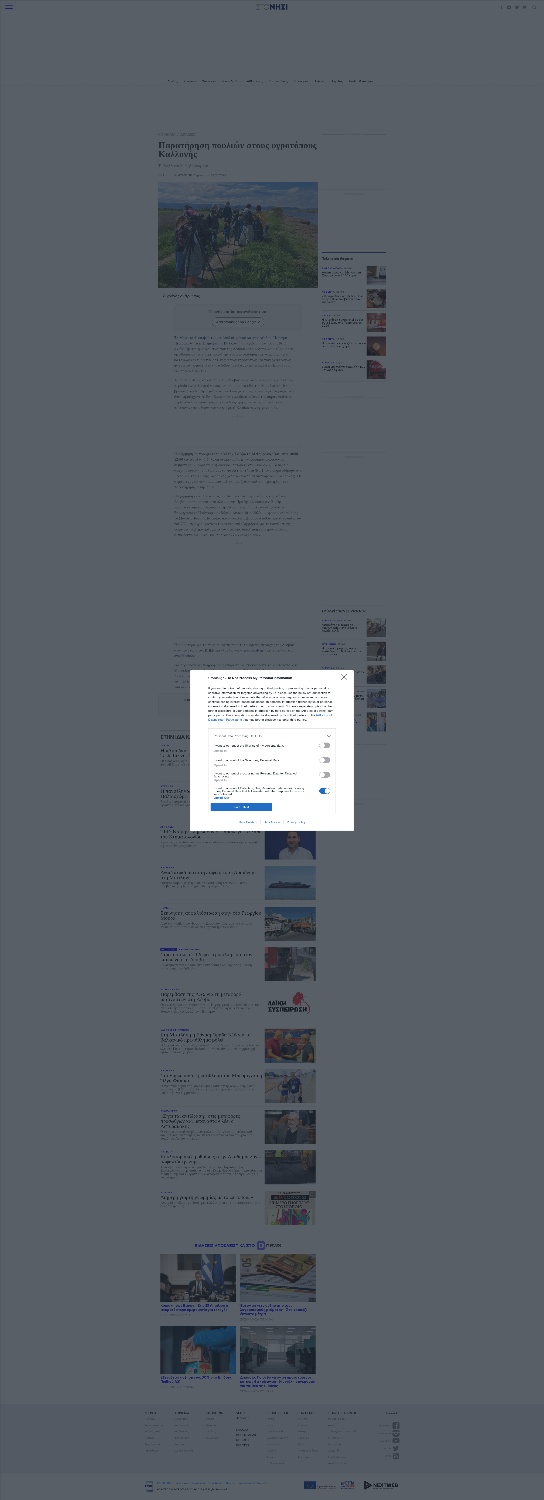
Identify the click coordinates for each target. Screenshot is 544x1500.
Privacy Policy (296, 822)
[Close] (345, 678)
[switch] (324, 745)
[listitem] (272, 736)
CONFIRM (241, 806)
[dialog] (272, 750)
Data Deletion (248, 822)
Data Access (272, 822)
